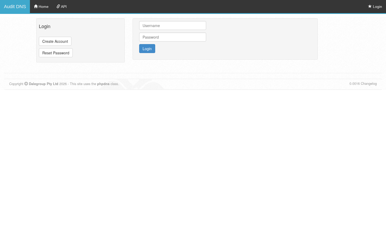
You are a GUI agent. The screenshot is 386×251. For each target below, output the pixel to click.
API (63, 6)
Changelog (369, 83)
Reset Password (55, 52)
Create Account (55, 41)
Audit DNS (15, 6)
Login (377, 6)
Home (43, 6)
